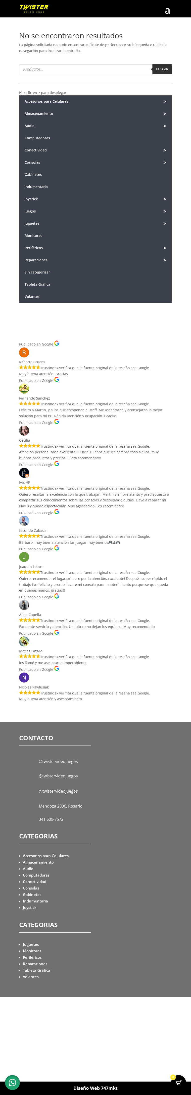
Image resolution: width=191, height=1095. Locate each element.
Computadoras (37, 138)
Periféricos (95, 248)
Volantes (32, 296)
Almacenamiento (95, 113)
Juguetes (95, 223)
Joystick (95, 199)
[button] (12, 1082)
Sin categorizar (37, 272)
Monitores (33, 235)
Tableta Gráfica (37, 284)
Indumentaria (36, 186)
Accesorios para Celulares (95, 101)
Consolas (95, 162)
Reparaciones (95, 260)
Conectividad (95, 150)
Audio (95, 126)
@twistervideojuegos (58, 761)
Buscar (162, 69)
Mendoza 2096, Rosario (61, 806)
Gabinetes (33, 174)
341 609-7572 (51, 819)
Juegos (95, 211)
